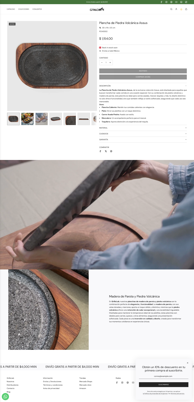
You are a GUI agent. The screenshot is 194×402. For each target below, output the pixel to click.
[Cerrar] (187, 362)
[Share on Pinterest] (111, 152)
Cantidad (103, 58)
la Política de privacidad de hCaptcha (155, 393)
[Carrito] (186, 9)
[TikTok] (186, 2)
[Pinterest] (171, 2)
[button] (9, 66)
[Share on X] (105, 152)
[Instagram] (166, 2)
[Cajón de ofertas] (181, 9)
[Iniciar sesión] (176, 9)
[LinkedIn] (181, 2)
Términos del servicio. (177, 393)
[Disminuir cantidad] (101, 62)
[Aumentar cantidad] (110, 62)
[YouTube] (176, 2)
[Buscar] (171, 9)
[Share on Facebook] (100, 152)
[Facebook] (161, 2)
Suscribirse (164, 385)
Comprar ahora (143, 77)
